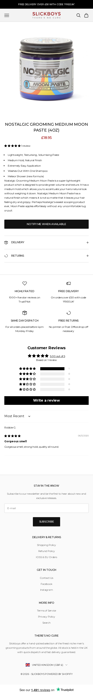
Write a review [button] (46, 400)
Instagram (46, 589)
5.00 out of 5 (57, 356)
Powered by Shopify (58, 674)
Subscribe (46, 521)
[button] (12, 145)
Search (46, 622)
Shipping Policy (46, 545)
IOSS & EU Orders (46, 557)
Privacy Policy (46, 616)
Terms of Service (46, 610)
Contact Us (46, 577)
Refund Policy (46, 551)
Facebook (46, 584)
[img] (12, 436)
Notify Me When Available (46, 224)
